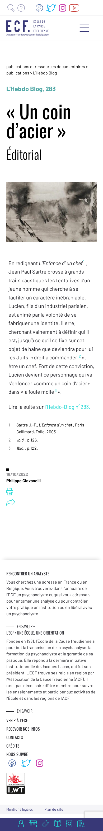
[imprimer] (9, 491)
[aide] (21, 8)
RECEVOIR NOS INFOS (23, 729)
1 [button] (84, 261)
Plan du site (53, 809)
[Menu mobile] (84, 28)
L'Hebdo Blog (45, 72)
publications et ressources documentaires (45, 66)
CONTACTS (14, 737)
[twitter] (51, 8)
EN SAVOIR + (26, 626)
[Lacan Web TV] (74, 8)
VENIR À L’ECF (16, 720)
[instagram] (62, 8)
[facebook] (39, 8)
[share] (10, 502)
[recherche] (11, 8)
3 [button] (56, 390)
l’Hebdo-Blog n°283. (67, 406)
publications (18, 72)
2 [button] (80, 356)
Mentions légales (19, 809)
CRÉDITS (13, 746)
